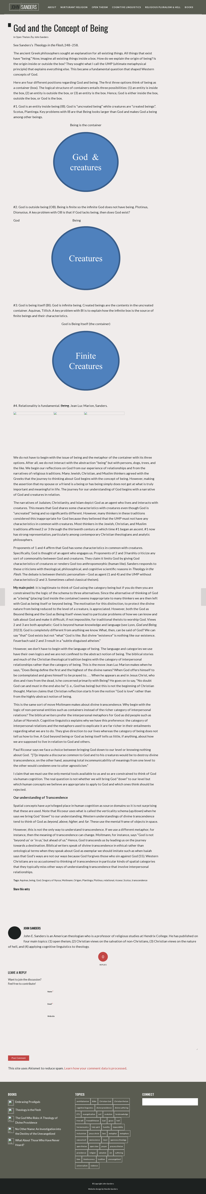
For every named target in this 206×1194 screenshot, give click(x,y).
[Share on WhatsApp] (59, 899)
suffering (119, 1153)
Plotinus (98, 880)
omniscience (94, 1140)
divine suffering (121, 1108)
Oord (105, 1140)
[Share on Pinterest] (77, 899)
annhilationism (83, 1101)
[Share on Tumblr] (113, 899)
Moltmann (67, 880)
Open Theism (23, 37)
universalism (82, 1166)
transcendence (139, 880)
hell (118, 1121)
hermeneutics (83, 1127)
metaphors (124, 1133)
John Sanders (41, 37)
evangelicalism (89, 1114)
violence (94, 1166)
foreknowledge (121, 1114)
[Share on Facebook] (23, 899)
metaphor (113, 1133)
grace (111, 1121)
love (104, 1133)
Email (50, 1004)
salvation (102, 1153)
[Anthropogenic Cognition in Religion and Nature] (2, 597)
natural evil (81, 1140)
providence (81, 1153)
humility (106, 1127)
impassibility (118, 1127)
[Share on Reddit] (131, 899)
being (32, 880)
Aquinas (24, 880)
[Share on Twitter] (41, 899)
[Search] (198, 7)
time (78, 1159)
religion (92, 1153)
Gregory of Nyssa (51, 880)
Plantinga (87, 880)
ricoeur (119, 880)
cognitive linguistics (85, 1108)
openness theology (118, 1140)
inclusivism (81, 1133)
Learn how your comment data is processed (95, 1068)
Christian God (105, 1101)
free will (80, 1121)
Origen (77, 880)
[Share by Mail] (149, 899)
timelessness (89, 1159)
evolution (108, 1114)
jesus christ (94, 1133)
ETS (78, 1114)
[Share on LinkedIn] (95, 899)
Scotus (127, 880)
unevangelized (114, 1159)
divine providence (104, 1108)
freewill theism (92, 1121)
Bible (94, 1101)
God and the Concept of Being (60, 27)
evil (99, 1114)
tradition (101, 1159)
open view (94, 1146)
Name (50, 991)
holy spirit (96, 1127)
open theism (82, 1146)
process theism (116, 1146)
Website (51, 1016)
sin (110, 1153)
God (38, 880)
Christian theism (121, 1101)
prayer (104, 1146)
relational (109, 880)
